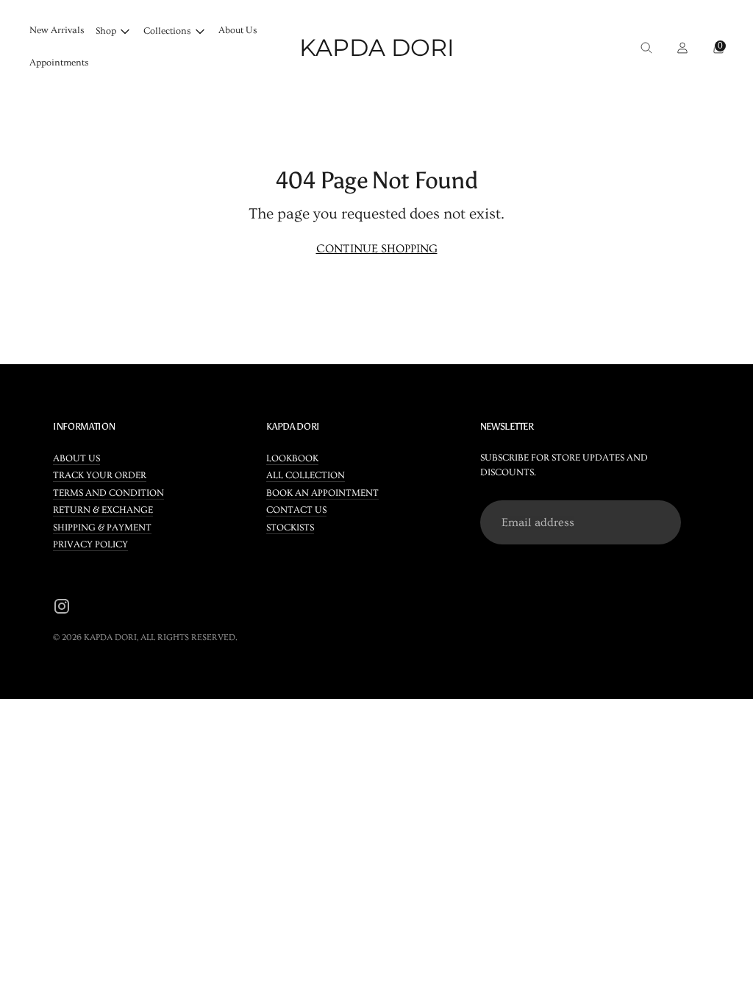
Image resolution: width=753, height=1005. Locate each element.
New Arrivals (57, 30)
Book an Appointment (322, 493)
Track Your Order (99, 475)
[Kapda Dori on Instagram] (62, 609)
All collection (305, 475)
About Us (237, 30)
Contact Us (296, 510)
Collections (167, 31)
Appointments (59, 62)
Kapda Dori (110, 637)
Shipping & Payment (102, 527)
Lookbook (292, 458)
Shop (106, 31)
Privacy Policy (90, 544)
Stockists (290, 527)
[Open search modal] (642, 47)
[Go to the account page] (678, 47)
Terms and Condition (108, 493)
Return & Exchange (103, 510)
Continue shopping (377, 248)
